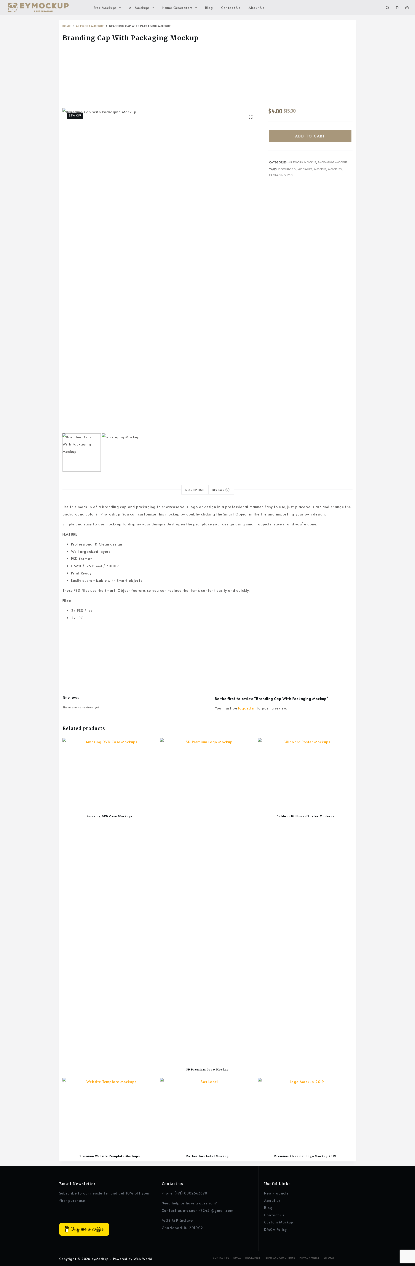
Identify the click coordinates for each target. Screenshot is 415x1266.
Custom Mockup (279, 1222)
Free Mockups (105, 7)
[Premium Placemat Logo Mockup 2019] (305, 1113)
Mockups (335, 169)
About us (272, 1200)
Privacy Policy (309, 1257)
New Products (276, 1193)
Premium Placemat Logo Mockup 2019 (305, 1156)
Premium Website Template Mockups (110, 1156)
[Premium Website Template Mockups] (109, 1113)
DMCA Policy (275, 1229)
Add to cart (310, 136)
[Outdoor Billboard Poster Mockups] (305, 773)
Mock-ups (305, 169)
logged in (246, 708)
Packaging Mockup (333, 162)
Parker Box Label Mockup (207, 1156)
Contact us (274, 1214)
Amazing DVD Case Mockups (109, 816)
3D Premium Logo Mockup (207, 1069)
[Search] (387, 7)
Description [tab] (194, 489)
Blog (209, 7)
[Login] (397, 7)
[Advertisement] (207, 76)
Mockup (320, 169)
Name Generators (177, 7)
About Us (256, 7)
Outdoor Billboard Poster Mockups (305, 816)
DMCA (237, 1257)
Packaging (277, 175)
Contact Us (230, 7)
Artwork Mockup (302, 162)
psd (290, 175)
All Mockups (139, 7)
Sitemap (329, 1257)
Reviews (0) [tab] (221, 489)
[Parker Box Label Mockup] (207, 1113)
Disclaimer (252, 1257)
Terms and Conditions (279, 1257)
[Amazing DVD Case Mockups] (109, 773)
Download (287, 169)
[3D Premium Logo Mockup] (207, 900)
